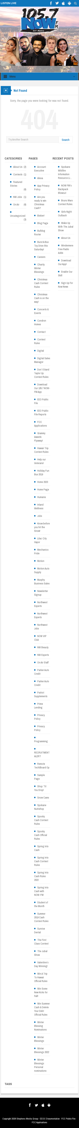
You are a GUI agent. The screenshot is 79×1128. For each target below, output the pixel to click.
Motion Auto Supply (41, 570)
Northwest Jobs (40, 626)
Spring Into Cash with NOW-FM (41, 891)
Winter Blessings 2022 (41, 1050)
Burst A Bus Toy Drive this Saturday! (41, 245)
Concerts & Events (41, 311)
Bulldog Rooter (39, 232)
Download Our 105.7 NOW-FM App (42, 388)
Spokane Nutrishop (40, 807)
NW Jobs (17, 197)
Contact (41, 332)
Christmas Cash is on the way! (41, 298)
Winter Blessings (39, 1039)
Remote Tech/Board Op (41, 765)
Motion (40, 561)
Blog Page (42, 223)
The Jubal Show (40, 953)
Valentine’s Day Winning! (41, 964)
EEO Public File (41, 401)
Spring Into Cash (41, 848)
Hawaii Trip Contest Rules (41, 450)
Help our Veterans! (40, 461)
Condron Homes (40, 322)
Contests (17, 174)
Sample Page (39, 776)
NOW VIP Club (40, 637)
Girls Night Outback (65, 213)
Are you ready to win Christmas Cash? (40, 202)
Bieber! (40, 215)
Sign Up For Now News (65, 284)
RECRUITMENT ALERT (42, 754)
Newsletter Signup (41, 592)
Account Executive (40, 168)
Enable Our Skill (65, 273)
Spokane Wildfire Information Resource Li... (65, 172)
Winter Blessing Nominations (40, 1026)
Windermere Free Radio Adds (65, 249)
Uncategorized (17, 215)
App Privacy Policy (41, 187)
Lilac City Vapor (40, 540)
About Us (17, 167)
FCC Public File (68, 1118)
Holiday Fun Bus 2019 (41, 472)
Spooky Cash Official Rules (40, 835)
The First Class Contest (41, 941)
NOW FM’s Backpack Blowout (65, 189)
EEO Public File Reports (41, 412)
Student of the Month (41, 904)
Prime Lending (38, 705)
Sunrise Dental (39, 930)
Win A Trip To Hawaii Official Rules (40, 977)
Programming (41, 741)
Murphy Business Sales (42, 581)
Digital (40, 350)
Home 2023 (42, 482)
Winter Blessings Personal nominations (40, 1065)
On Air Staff (43, 662)
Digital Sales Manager (42, 360)
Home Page (43, 489)
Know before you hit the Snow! (42, 527)
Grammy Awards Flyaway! (39, 437)
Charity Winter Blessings (39, 268)
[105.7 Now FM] (39, 20)
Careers (41, 257)
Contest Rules (39, 341)
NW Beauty (43, 647)
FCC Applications (40, 423)
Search (65, 140)
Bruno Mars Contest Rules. (65, 202)
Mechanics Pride (41, 551)
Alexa (40, 178)
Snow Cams (43, 797)
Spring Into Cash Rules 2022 (41, 876)
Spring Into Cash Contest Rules (41, 861)
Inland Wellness (39, 506)
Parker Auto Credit (41, 671)
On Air (16, 204)
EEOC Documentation (50, 1118)
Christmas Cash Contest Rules (41, 283)
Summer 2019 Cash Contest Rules (41, 917)
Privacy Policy (39, 716)
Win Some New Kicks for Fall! (41, 992)
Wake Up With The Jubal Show (65, 226)
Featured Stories (16, 183)
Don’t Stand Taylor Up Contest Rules (41, 373)
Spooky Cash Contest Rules (41, 820)
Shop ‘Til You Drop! (40, 788)
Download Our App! (64, 262)
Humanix (41, 497)
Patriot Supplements (40, 694)
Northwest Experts (40, 604)
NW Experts (43, 655)
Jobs (39, 516)
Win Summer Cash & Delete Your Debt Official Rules (42, 1009)
